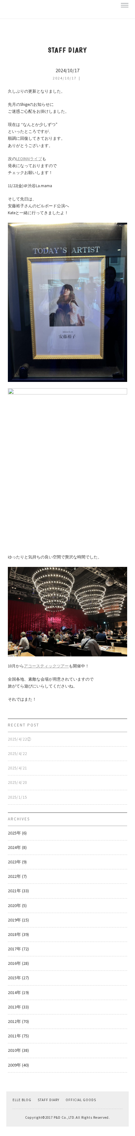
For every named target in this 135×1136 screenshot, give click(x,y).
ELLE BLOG (22, 1100)
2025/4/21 (17, 768)
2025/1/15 (17, 797)
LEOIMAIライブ (29, 158)
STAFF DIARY (48, 1100)
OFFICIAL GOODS (81, 1100)
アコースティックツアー (46, 666)
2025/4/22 (17, 753)
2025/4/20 (17, 782)
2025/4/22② (19, 739)
